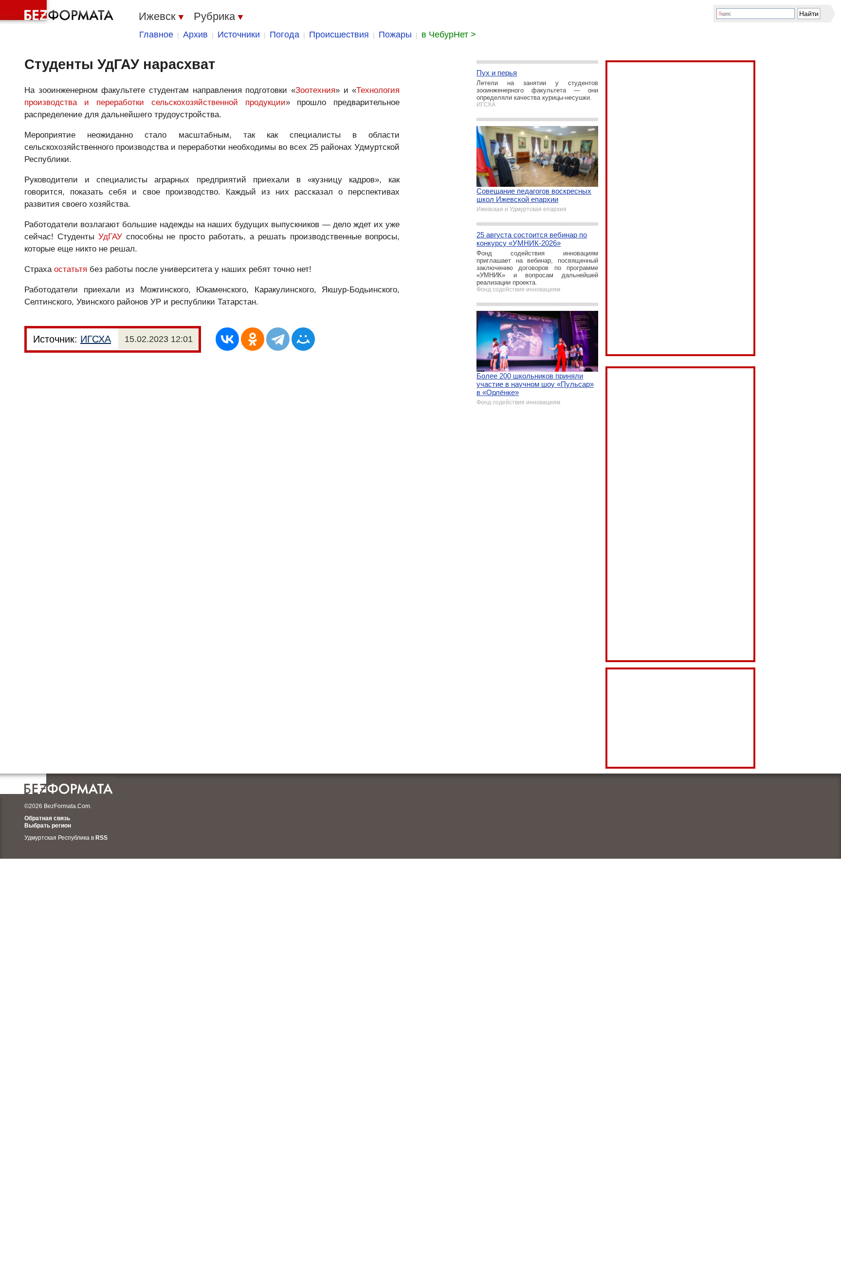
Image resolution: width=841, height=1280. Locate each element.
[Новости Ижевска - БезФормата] (58, 12)
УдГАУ (110, 236)
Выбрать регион (47, 825)
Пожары (395, 34)
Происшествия (339, 34)
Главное (156, 34)
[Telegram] (278, 339)
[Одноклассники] (252, 339)
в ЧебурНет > (448, 34)
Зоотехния (315, 90)
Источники (239, 34)
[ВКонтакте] (227, 339)
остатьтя (70, 269)
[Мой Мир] (303, 339)
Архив (195, 34)
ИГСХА (95, 339)
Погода (284, 34)
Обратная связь (47, 818)
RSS (101, 837)
